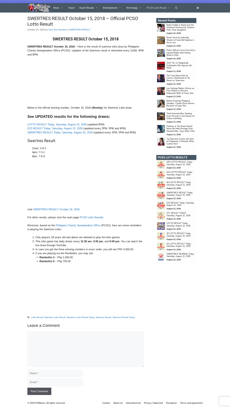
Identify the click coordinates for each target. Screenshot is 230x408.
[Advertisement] (85, 83)
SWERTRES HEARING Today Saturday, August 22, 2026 (180, 255)
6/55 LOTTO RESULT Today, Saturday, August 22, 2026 (179, 163)
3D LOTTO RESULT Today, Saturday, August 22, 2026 (178, 234)
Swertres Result (103, 317)
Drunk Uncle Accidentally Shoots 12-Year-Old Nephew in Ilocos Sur (180, 40)
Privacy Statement (153, 403)
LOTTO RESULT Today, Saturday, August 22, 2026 (57, 124)
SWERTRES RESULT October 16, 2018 (56, 209)
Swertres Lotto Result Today (80, 317)
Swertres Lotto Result (54, 317)
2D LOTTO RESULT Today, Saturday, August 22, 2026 (178, 245)
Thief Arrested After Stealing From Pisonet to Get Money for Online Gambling (180, 116)
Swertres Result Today (123, 317)
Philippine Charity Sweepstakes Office (78, 225)
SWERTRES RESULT (80, 29)
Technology (132, 7)
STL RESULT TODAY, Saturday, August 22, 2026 (178, 214)
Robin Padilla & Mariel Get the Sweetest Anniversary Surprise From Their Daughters (180, 27)
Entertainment (110, 7)
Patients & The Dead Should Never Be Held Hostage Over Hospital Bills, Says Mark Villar (180, 128)
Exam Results (86, 7)
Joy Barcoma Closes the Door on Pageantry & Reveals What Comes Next (180, 141)
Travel (71, 7)
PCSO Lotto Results (91, 217)
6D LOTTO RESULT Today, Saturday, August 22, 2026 (178, 183)
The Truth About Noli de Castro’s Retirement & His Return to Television (178, 78)
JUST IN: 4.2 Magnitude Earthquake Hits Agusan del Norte (179, 65)
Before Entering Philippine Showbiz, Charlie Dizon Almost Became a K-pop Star (180, 103)
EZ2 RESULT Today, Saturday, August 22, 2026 (55, 128)
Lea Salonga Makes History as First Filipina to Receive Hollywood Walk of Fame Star (180, 90)
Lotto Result (37, 317)
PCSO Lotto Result (156, 7)
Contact (106, 403)
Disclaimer (171, 403)
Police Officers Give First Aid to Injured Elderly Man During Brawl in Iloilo (180, 52)
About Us (118, 403)
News (56, 7)
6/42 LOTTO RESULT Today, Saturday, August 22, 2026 (179, 173)
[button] (176, 8)
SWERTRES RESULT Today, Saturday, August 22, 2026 (60, 132)
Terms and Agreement (191, 403)
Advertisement (133, 403)
